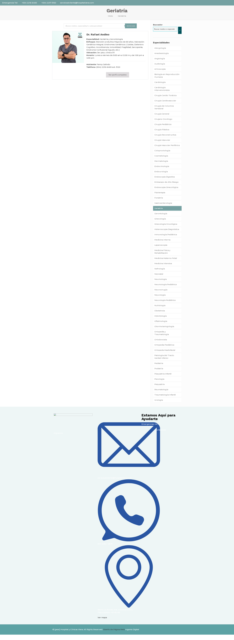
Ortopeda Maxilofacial (164, 350)
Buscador (158, 25)
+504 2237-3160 (48, 3)
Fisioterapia (159, 192)
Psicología (159, 379)
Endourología (161, 171)
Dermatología (161, 161)
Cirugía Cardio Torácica (165, 95)
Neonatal (158, 274)
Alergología (160, 48)
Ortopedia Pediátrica (164, 345)
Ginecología (160, 219)
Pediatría (158, 363)
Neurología (160, 295)
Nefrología (159, 269)
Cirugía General (161, 114)
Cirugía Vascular (162, 140)
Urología (158, 400)
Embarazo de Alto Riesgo (166, 182)
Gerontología (160, 213)
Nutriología (159, 305)
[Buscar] (180, 30)
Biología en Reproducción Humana (166, 75)
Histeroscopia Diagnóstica (166, 229)
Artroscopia (160, 69)
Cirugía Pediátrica (162, 124)
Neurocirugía (160, 290)
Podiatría (158, 368)
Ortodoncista (160, 339)
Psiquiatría (159, 384)
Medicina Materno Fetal (165, 258)
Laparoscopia (160, 245)
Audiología (159, 64)
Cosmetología (161, 156)
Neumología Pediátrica (165, 284)
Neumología (160, 279)
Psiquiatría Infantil (162, 374)
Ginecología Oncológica (165, 224)
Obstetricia (159, 311)
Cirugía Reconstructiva (165, 135)
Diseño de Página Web (114, 629)
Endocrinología (161, 166)
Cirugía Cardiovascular (165, 100)
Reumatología (161, 389)
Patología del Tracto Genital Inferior (164, 356)
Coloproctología (162, 150)
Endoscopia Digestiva (164, 177)
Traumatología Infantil (165, 395)
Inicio (110, 16)
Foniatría (158, 198)
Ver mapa (102, 617)
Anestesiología (161, 53)
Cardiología (160, 82)
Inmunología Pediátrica (165, 234)
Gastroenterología (163, 203)
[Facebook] (57, 439)
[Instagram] (63, 439)
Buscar (131, 26)
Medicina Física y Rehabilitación (162, 251)
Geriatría (158, 208)
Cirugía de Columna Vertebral (164, 107)
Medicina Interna (162, 240)
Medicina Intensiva (163, 263)
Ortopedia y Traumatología (161, 332)
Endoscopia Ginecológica (166, 187)
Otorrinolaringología (164, 326)
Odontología (160, 316)
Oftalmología (160, 321)
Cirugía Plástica (161, 129)
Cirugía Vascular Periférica (167, 145)
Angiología (159, 58)
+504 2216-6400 (29, 3)
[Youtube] (70, 439)
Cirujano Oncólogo (163, 119)
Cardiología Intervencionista (162, 88)
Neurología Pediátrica (165, 300)
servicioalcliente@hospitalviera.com (77, 3)
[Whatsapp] (76, 439)
